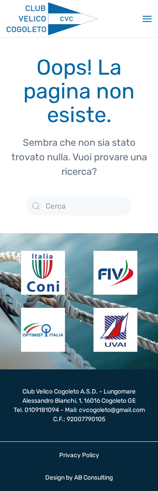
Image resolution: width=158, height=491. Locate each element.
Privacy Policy (79, 455)
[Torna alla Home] (52, 18)
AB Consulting (93, 477)
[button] (147, 18)
